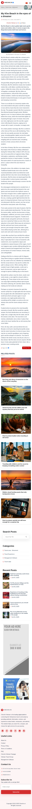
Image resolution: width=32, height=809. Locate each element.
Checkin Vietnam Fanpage (8, 754)
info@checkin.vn (6, 774)
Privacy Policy (5, 746)
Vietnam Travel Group (7, 757)
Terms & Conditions (6, 748)
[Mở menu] (30, 3)
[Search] (26, 537)
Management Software (10, 558)
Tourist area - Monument (12, 7)
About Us (3, 740)
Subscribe (16, 792)
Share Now (25, 50)
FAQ (2, 751)
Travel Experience (9, 554)
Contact (3, 743)
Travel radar (7, 561)
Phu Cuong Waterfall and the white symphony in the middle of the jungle (19, 613)
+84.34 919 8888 (7, 771)
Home (2, 7)
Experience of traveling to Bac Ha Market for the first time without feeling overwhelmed (19, 593)
